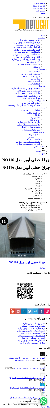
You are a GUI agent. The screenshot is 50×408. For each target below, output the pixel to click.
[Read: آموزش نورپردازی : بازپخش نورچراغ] (42, 365)
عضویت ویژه (39, 3)
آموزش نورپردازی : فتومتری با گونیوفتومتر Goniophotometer (27, 359)
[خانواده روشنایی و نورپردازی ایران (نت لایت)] (31, 31)
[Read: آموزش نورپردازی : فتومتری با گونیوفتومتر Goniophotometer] (42, 355)
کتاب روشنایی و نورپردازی (34, 323)
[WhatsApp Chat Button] (43, 401)
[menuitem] (22, 3)
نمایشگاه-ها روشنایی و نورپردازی (31, 331)
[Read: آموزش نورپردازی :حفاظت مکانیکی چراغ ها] (42, 395)
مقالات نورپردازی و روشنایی (33, 326)
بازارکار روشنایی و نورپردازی (32, 343)
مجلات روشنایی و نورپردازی (33, 333)
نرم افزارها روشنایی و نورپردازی (31, 328)
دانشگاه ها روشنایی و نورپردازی (31, 335)
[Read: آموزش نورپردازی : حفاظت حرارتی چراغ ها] (42, 385)
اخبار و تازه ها (39, 6)
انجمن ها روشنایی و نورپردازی (32, 338)
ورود (43, 13)
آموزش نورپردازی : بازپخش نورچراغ (29, 368)
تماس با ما (40, 10)
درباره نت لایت (38, 8)
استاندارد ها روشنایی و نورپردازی (31, 340)
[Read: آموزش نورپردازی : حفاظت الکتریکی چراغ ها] (42, 375)
